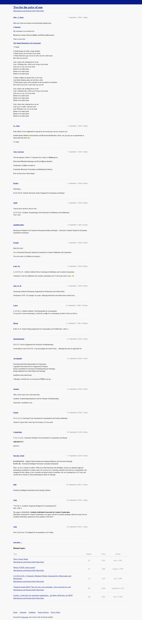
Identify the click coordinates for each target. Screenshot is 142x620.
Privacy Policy (55, 612)
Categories (22, 612)
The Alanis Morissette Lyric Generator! (27, 43)
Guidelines (32, 612)
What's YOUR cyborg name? (24, 567)
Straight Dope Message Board (11, 2)
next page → (17, 542)
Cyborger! (17, 27)
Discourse (25, 617)
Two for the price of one (28, 7)
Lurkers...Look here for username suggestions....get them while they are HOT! (43, 595)
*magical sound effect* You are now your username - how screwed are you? (42, 587)
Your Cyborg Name (20, 559)
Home (15, 612)
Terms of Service (43, 612)
